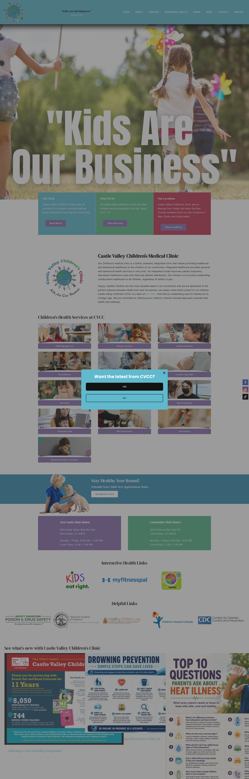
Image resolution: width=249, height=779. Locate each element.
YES (125, 386)
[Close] (164, 372)
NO (124, 398)
